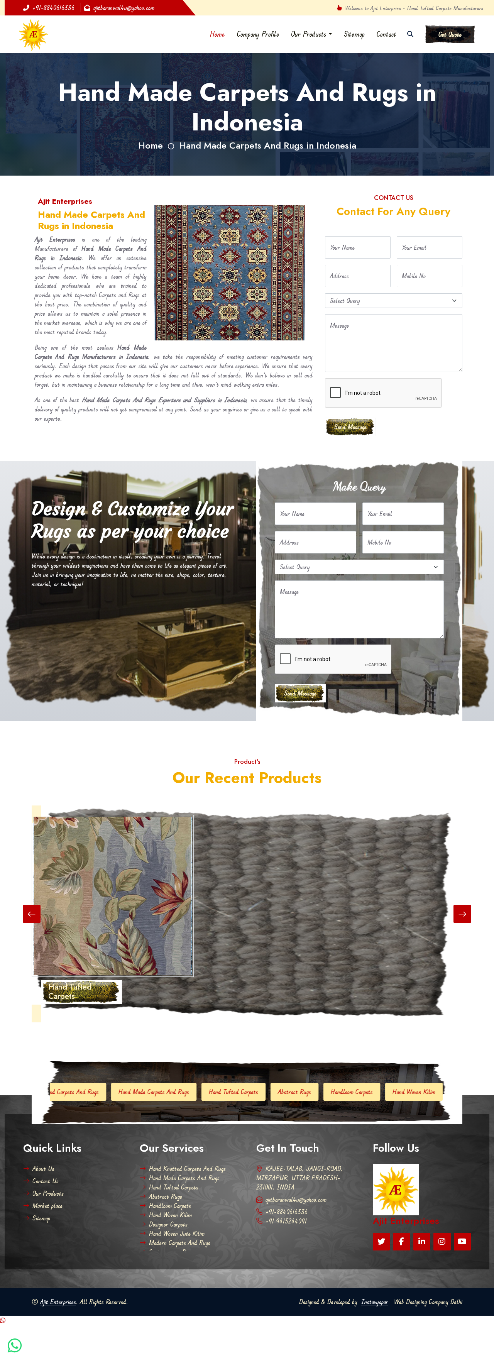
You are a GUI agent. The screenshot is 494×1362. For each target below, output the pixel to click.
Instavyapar (374, 1302)
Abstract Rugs (210, 1092)
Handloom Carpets (268, 1092)
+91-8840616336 (53, 8)
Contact (386, 34)
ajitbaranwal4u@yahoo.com (123, 8)
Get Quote (450, 34)
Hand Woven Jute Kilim (177, 1233)
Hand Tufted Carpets (149, 1092)
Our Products (309, 34)
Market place (47, 1206)
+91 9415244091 (286, 1221)
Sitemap (354, 34)
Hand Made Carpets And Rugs (69, 1092)
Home (217, 34)
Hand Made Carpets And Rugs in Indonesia (267, 145)
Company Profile (258, 34)
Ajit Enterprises (58, 1302)
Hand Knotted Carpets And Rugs (187, 1169)
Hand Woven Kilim (329, 1092)
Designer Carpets (390, 1092)
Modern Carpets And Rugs (179, 1243)
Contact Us (45, 1181)
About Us (43, 1169)
